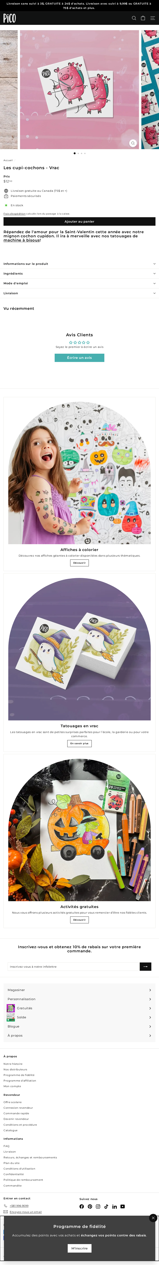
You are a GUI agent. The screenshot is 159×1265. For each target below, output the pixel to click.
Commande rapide (16, 1113)
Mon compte (12, 1086)
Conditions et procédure (20, 1124)
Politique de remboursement (23, 1179)
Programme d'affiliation (20, 1080)
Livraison (11, 293)
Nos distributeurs (15, 1069)
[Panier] (143, 18)
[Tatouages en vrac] (79, 649)
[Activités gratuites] (79, 830)
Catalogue (11, 1130)
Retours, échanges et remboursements (30, 1157)
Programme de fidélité (19, 1075)
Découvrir (79, 562)
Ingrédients (13, 273)
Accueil (8, 160)
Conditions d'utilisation (19, 1168)
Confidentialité (14, 1174)
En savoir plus (79, 743)
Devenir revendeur (16, 1118)
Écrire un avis (79, 358)
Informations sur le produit (26, 264)
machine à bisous (22, 240)
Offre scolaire (13, 1102)
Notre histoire (13, 1063)
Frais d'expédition (15, 213)
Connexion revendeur (18, 1107)
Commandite (13, 1185)
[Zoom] (133, 143)
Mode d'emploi (16, 283)
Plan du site (12, 1163)
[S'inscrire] (145, 966)
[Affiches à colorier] (79, 473)
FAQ (7, 1146)
